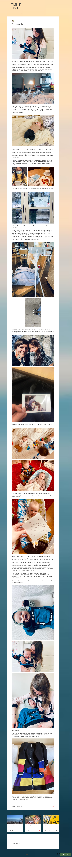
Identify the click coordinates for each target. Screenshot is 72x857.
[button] (58, 13)
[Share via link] (21, 802)
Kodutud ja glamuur (29, 826)
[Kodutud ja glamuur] (33, 819)
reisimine (44, 13)
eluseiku (28, 13)
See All (58, 812)
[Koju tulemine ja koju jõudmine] (15, 819)
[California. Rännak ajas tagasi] (51, 819)
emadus (39, 13)
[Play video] (33, 312)
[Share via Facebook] (12, 802)
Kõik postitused (9, 13)
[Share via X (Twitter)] (15, 802)
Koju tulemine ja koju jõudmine (13, 826)
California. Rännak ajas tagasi (49, 826)
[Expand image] (19, 176)
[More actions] (53, 20)
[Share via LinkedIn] (18, 802)
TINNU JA (16, 4)
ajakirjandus (23, 13)
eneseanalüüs (16, 13)
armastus (33, 13)
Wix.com (27, 854)
